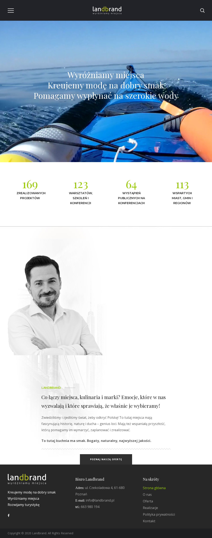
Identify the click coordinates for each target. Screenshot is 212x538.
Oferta (148, 501)
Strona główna (154, 488)
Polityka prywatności (159, 514)
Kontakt (149, 521)
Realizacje (150, 508)
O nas (147, 494)
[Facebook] (9, 515)
